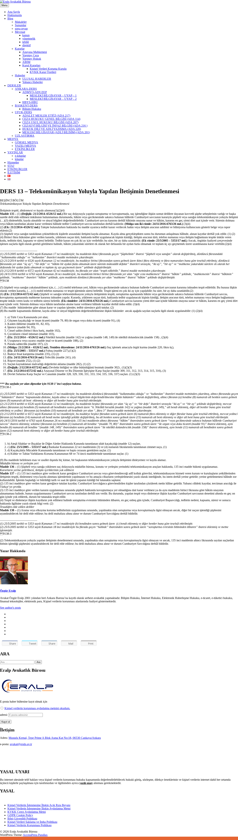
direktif (26, 45)
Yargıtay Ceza (30, 55)
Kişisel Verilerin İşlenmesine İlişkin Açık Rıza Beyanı (38, 805)
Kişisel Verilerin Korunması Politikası (29, 825)
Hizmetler (13, 162)
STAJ (10, 165)
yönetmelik (28, 38)
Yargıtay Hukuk (31, 58)
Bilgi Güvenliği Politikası (22, 818)
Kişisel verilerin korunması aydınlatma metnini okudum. (37, 708)
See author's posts (10, 607)
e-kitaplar (20, 155)
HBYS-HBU (30, 102)
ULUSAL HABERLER (36, 78)
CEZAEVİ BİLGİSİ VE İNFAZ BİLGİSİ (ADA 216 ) (54, 125)
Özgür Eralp (8, 590)
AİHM (26, 62)
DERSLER (14, 85)
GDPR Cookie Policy (20, 815)
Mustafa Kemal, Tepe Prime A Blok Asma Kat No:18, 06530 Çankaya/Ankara (55, 737)
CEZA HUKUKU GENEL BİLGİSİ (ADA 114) (51, 119)
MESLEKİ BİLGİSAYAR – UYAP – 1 (53, 95)
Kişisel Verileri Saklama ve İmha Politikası (32, 821)
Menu (4, 5)
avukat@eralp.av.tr (21, 744)
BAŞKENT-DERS (26, 105)
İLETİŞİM (13, 172)
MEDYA (12, 139)
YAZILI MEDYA (25, 145)
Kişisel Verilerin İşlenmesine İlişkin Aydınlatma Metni (38, 808)
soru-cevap (21, 28)
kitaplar (19, 159)
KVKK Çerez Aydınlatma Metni (26, 811)
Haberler (20, 75)
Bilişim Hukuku (31, 108)
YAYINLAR (15, 152)
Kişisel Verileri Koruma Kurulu (48, 68)
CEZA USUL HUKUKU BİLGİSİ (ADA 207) (50, 122)
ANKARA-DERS (26, 88)
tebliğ (25, 42)
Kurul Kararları (31, 65)
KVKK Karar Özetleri (43, 72)
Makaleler (21, 21)
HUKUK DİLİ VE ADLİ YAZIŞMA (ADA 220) (51, 129)
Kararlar (20, 48)
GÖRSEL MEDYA (26, 142)
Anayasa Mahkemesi (34, 52)
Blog (10, 18)
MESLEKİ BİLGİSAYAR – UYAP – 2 (53, 98)
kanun (26, 35)
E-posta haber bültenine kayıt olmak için (23, 701)
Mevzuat (20, 31)
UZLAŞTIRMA (24, 135)
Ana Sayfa (13, 11)
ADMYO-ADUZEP (34, 92)
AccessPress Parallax (35, 834)
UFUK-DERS (23, 112)
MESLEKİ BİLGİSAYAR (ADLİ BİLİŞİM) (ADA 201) (56, 132)
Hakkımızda (14, 15)
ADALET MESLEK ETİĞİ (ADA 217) (46, 115)
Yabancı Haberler (32, 82)
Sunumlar (20, 25)
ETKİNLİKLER (25, 149)
